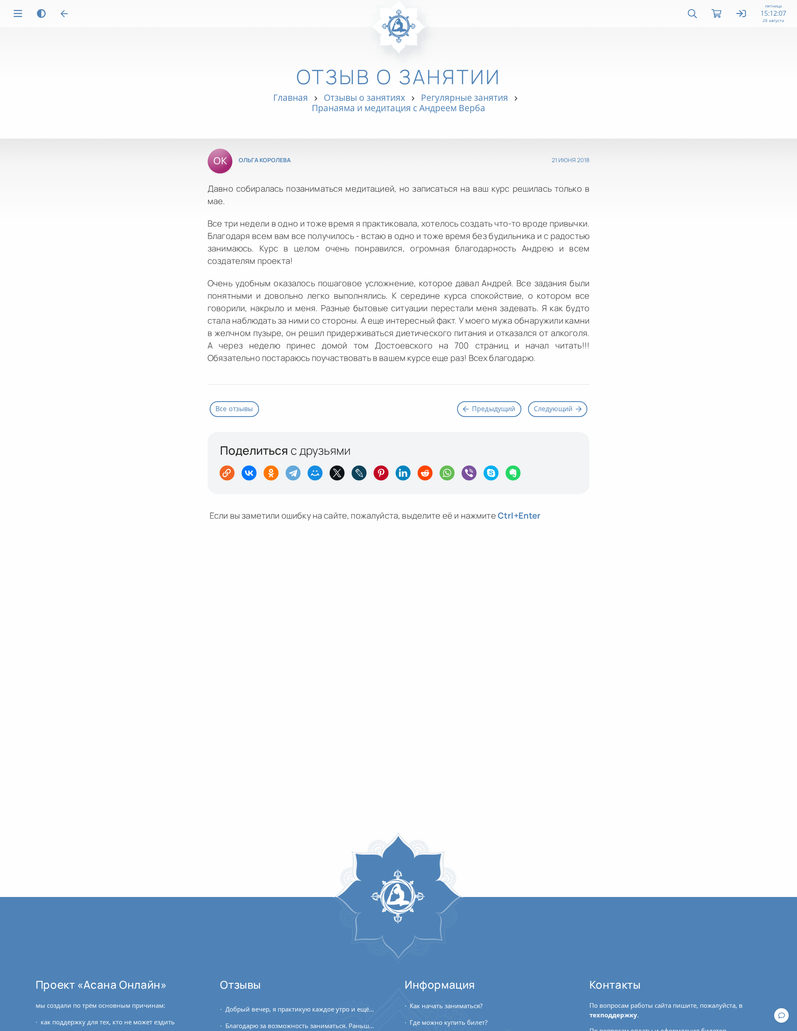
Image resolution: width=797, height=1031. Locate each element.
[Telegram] (296, 476)
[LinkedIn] (406, 476)
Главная (290, 97)
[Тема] (41, 13)
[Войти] (741, 14)
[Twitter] (340, 476)
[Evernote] (516, 476)
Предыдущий (494, 408)
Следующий (553, 408)
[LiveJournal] (362, 476)
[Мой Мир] (318, 476)
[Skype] (494, 476)
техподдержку (613, 1015)
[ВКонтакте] (252, 476)
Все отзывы (234, 408)
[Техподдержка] (781, 1015)
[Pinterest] (384, 476)
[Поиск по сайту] (692, 13)
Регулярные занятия (464, 97)
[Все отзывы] (64, 13)
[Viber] (472, 476)
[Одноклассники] (274, 476)
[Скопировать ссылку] (230, 476)
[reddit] (428, 476)
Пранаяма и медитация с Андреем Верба (398, 108)
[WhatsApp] (450, 476)
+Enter (519, 515)
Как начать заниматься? (446, 1006)
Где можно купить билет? (448, 1022)
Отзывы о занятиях (364, 97)
